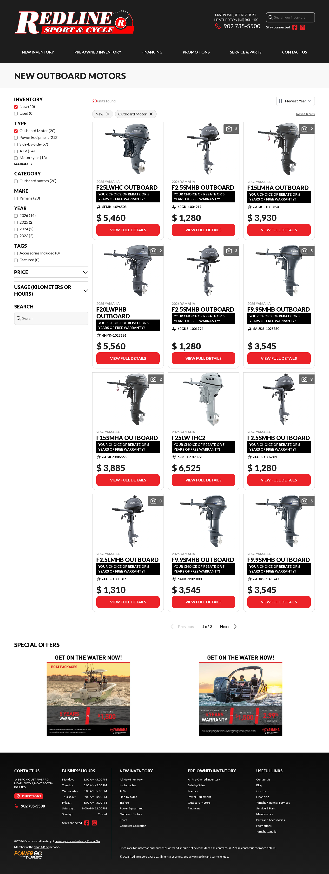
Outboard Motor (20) (37, 130)
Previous (186, 626)
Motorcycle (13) (33, 157)
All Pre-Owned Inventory (204, 779)
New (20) (27, 106)
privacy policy (197, 856)
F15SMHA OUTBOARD (127, 437)
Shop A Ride (41, 847)
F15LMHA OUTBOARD (278, 187)
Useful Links (269, 770)
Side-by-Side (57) (34, 144)
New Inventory (38, 52)
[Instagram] (302, 27)
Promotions (196, 52)
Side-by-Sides (128, 797)
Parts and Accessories (270, 820)
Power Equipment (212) (39, 137)
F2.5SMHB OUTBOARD (203, 187)
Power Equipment (131, 808)
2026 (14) (28, 215)
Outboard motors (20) (38, 180)
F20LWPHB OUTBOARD (113, 313)
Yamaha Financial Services (273, 802)
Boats (123, 820)
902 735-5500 (242, 25)
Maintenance (264, 814)
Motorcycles (128, 785)
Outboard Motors (131, 814)
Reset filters (305, 114)
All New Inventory (131, 779)
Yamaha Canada (266, 831)
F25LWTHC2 (188, 437)
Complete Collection (133, 825)
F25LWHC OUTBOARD (127, 187)
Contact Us (294, 52)
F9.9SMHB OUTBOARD (278, 309)
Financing (151, 52)
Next (224, 626)
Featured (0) (29, 259)
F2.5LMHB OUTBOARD (127, 559)
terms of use (220, 856)
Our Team (262, 791)
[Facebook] (295, 27)
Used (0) (26, 113)
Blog (259, 785)
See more (21, 164)
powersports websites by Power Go (77, 841)
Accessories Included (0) (40, 253)
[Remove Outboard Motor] (151, 114)
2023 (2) (26, 235)
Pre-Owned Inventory (97, 52)
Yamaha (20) (30, 198)
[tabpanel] (84, 797)
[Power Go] (57, 855)
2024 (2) (26, 229)
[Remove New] (107, 114)
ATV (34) (27, 150)
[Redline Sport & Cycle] (74, 23)
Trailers (125, 802)
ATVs (123, 791)
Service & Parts (246, 52)
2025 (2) (26, 222)
